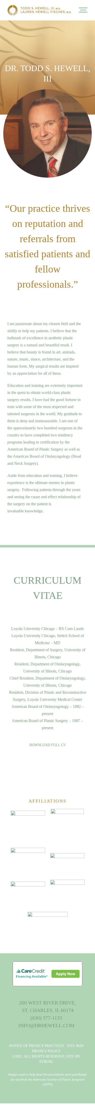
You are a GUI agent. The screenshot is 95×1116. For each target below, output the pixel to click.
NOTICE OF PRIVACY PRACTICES (36, 1046)
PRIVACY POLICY (46, 1051)
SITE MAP (75, 1046)
